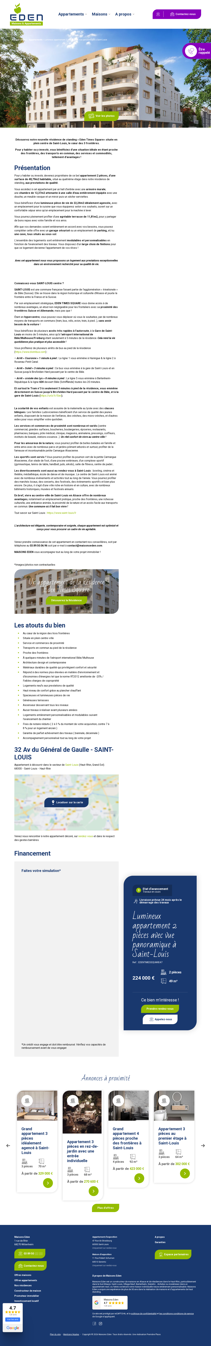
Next (203, 1145)
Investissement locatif (26, 1301)
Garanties (160, 1242)
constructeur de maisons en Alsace (129, 1281)
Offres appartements (25, 1280)
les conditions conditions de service (176, 1313)
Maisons (99, 14)
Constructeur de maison (27, 1291)
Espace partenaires (176, 1254)
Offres (24, 40)
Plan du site (55, 1334)
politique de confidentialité (143, 1313)
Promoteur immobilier (26, 1296)
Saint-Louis (71, 764)
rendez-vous (85, 836)
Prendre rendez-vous (160, 1008)
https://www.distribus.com (30, 351)
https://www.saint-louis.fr (61, 512)
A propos (123, 14)
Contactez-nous (186, 14)
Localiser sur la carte (69, 802)
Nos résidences (23, 1285)
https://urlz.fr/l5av (50, 395)
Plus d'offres (105, 1207)
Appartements (71, 14)
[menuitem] (73, 14)
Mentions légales (71, 1334)
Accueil (15, 40)
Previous (8, 1145)
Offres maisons (22, 1275)
